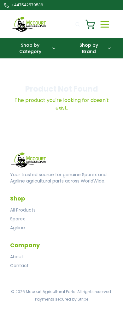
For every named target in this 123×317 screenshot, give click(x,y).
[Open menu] (105, 24)
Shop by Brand (88, 48)
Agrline (17, 227)
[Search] (77, 24)
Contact (19, 265)
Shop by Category (30, 48)
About (16, 257)
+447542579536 (27, 5)
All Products (23, 210)
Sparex (17, 219)
